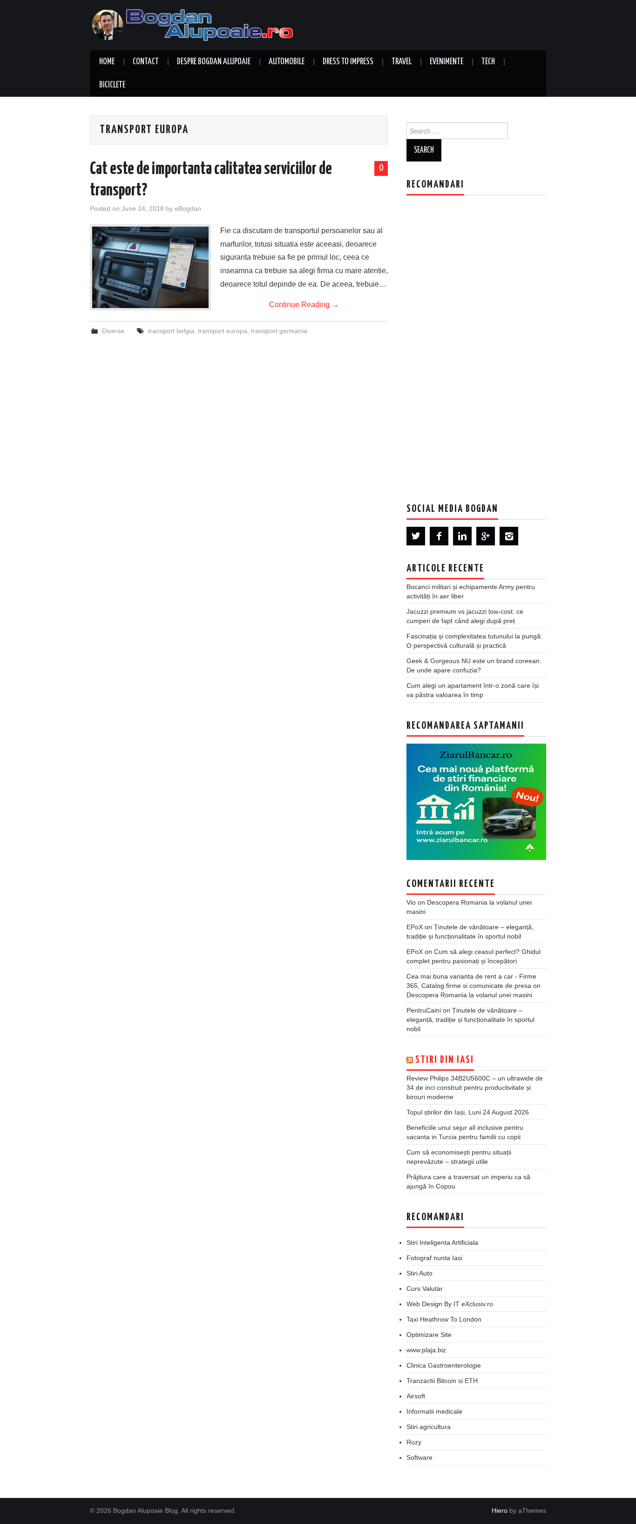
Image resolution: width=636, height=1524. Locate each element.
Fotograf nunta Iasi (434, 1258)
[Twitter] (415, 536)
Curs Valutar (424, 1288)
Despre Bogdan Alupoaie (213, 62)
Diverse (113, 331)
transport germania (279, 331)
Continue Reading (304, 305)
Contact (146, 62)
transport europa (222, 331)
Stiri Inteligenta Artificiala (442, 1242)
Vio (411, 902)
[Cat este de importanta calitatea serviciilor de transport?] (150, 267)
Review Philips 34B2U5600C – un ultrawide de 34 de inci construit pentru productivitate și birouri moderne (474, 1087)
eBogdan (188, 208)
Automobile (286, 62)
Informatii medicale (434, 1411)
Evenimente (446, 62)
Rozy (413, 1442)
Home (107, 62)
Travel (402, 62)
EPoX (414, 927)
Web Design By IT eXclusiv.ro (449, 1304)
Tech (488, 62)
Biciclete (112, 85)
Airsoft (415, 1396)
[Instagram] (509, 536)
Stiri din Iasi (444, 1060)
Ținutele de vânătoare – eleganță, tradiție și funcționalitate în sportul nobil (470, 1020)
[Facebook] (439, 536)
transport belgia (171, 331)
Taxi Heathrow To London (443, 1319)
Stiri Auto (419, 1273)
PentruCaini (423, 1010)
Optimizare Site (429, 1334)
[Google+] (485, 536)
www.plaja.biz (426, 1350)
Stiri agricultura (428, 1426)
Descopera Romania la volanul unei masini (469, 995)
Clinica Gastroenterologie (443, 1365)
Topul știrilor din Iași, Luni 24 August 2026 (467, 1112)
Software (419, 1457)
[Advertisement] (476, 342)
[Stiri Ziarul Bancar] (476, 802)
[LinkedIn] (462, 536)
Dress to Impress (348, 62)
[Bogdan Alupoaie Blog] (194, 24)
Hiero (499, 1510)
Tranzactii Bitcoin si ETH (442, 1380)
